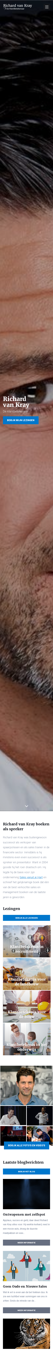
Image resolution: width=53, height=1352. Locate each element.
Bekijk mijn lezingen (20, 420)
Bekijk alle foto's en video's (26, 1145)
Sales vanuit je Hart (31, 877)
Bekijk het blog (26, 1171)
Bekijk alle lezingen (26, 918)
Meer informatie (26, 1242)
